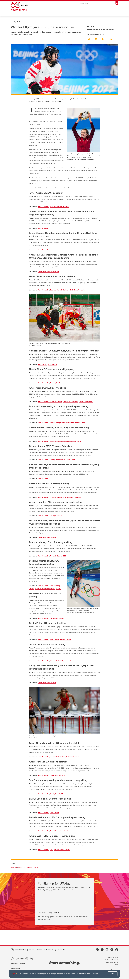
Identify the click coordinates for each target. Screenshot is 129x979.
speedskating (28, 867)
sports (36, 867)
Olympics (14, 867)
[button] (89, 39)
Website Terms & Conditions (88, 974)
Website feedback (15, 968)
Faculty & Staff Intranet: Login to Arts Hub (51, 950)
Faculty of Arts (19, 10)
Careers (31, 950)
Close (112, 974)
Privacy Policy (14, 966)
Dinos (20, 867)
